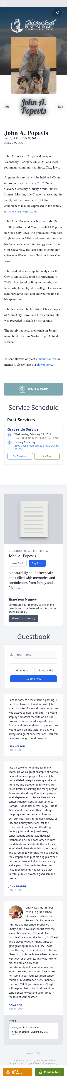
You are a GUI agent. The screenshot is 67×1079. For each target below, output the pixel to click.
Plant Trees (47, 456)
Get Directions (20, 456)
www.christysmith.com (23, 211)
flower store (44, 364)
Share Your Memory (23, 618)
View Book (18, 563)
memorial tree (47, 359)
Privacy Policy (23, 1063)
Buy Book (37, 563)
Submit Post (33, 678)
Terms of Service (43, 1063)
